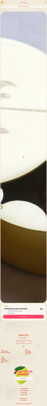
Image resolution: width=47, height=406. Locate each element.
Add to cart (23, 316)
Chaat (3, 358)
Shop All (6, 306)
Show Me (23, 378)
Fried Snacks (4, 361)
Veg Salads (4, 351)
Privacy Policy (23, 400)
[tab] (23, 156)
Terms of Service (23, 398)
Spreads (3, 359)
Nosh (2, 362)
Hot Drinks (28, 351)
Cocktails (28, 353)
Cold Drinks (28, 352)
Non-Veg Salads (5, 352)
